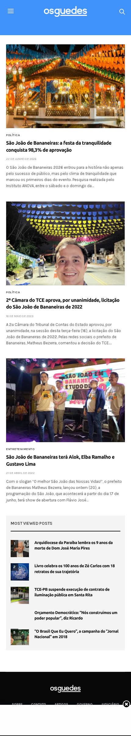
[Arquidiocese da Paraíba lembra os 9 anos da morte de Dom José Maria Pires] (20, 548)
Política (13, 135)
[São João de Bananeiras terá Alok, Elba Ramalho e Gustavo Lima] (65, 400)
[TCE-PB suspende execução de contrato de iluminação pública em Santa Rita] (20, 595)
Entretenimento (20, 449)
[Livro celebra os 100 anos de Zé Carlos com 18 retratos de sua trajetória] (20, 571)
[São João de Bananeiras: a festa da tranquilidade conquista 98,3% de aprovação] (65, 86)
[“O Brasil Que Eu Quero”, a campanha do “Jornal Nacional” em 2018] (20, 637)
